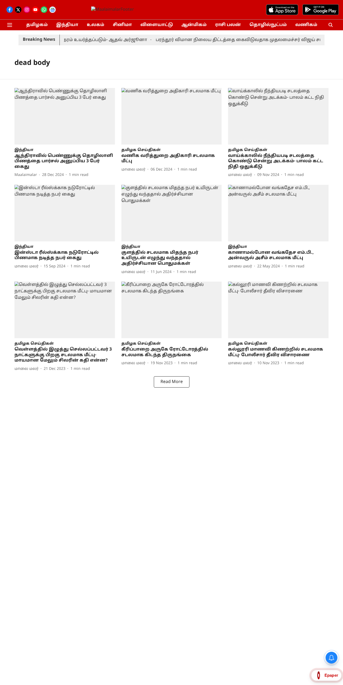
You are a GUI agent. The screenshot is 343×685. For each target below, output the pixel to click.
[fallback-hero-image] (64, 116)
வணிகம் (306, 25)
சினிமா (122, 25)
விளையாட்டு (156, 25)
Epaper (331, 675)
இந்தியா (67, 25)
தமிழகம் (37, 25)
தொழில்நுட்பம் (268, 25)
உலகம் (95, 25)
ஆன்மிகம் (194, 25)
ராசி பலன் (228, 25)
